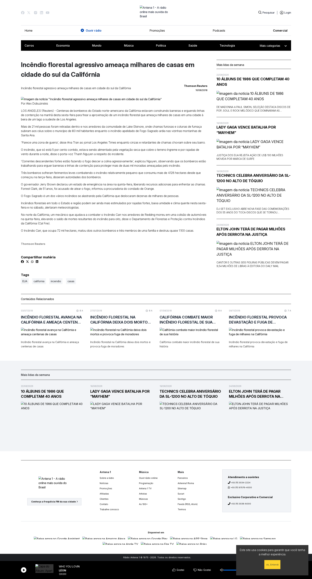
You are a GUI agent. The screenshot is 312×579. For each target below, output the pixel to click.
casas (71, 281)
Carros (29, 45)
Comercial (280, 30)
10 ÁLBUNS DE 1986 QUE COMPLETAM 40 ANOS (252, 82)
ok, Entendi (272, 564)
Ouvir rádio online (148, 478)
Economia (63, 45)
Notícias (104, 483)
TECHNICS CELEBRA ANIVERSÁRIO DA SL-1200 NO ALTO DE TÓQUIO (253, 178)
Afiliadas (104, 493)
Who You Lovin (69, 566)
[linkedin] (37, 261)
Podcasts (219, 30)
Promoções (157, 30)
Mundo (96, 45)
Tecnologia (227, 45)
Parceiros (183, 478)
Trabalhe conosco (109, 509)
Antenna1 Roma (186, 483)
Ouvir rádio (93, 30)
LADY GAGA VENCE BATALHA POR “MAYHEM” (246, 130)
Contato (104, 504)
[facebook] (22, 261)
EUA (24, 281)
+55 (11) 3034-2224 (240, 482)
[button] (23, 12)
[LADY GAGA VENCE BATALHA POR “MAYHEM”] (253, 144)
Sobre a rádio (107, 478)
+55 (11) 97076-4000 (241, 487)
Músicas (143, 499)
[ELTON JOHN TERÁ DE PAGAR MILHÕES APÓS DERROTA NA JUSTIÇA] (253, 249)
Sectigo (182, 499)
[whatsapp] (32, 261)
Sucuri (181, 493)
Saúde (192, 45)
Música (129, 45)
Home (28, 30)
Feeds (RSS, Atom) (188, 504)
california (39, 281)
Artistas (143, 493)
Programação (146, 483)
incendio (56, 281)
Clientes (104, 499)
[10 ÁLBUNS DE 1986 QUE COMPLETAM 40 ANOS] (253, 96)
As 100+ (143, 504)
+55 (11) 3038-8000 (241, 503)
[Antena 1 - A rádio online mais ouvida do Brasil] (156, 12)
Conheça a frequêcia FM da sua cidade (53, 501)
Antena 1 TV (145, 488)
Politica (161, 45)
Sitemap (182, 488)
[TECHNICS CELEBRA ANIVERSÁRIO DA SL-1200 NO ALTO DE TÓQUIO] (253, 195)
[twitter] (27, 261)
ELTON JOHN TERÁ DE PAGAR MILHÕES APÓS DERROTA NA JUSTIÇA (250, 232)
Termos (182, 509)
